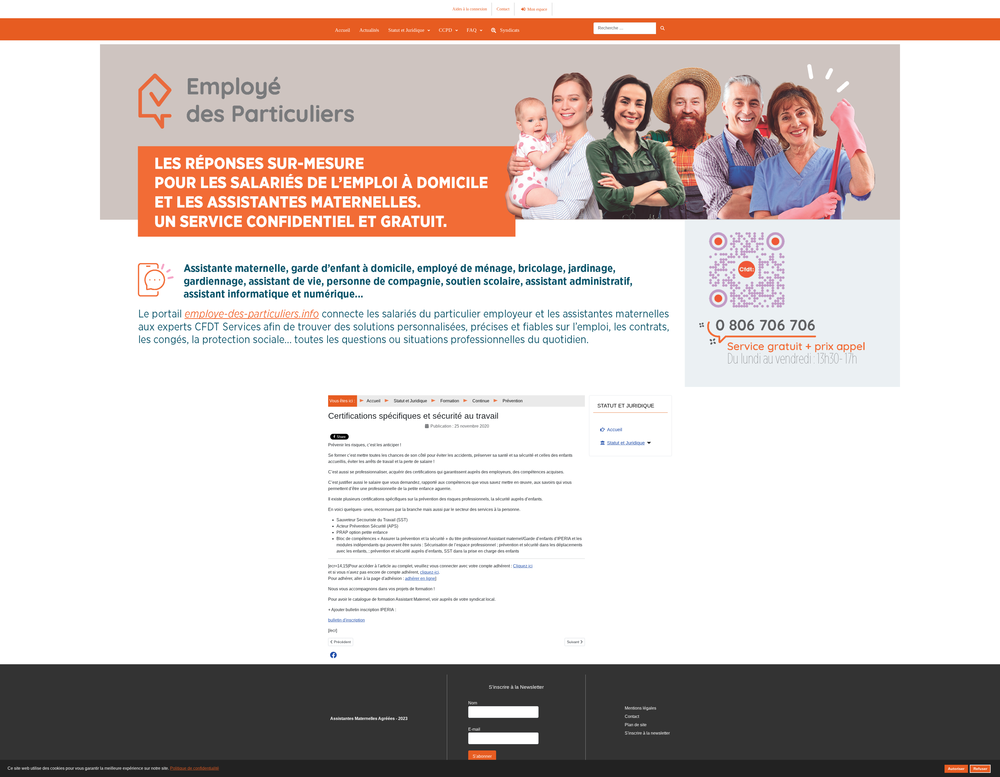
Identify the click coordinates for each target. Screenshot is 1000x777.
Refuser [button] (980, 769)
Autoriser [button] (956, 769)
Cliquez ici (523, 566)
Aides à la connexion (469, 9)
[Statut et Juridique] (648, 443)
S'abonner (482, 756)
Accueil (614, 429)
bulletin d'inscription (346, 620)
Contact (503, 9)
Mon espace (537, 9)
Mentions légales (640, 708)
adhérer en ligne (420, 578)
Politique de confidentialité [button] (194, 768)
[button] (333, 654)
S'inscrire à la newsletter (647, 733)
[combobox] (624, 28)
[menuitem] (342, 30)
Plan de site (636, 725)
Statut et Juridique (626, 443)
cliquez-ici (429, 572)
